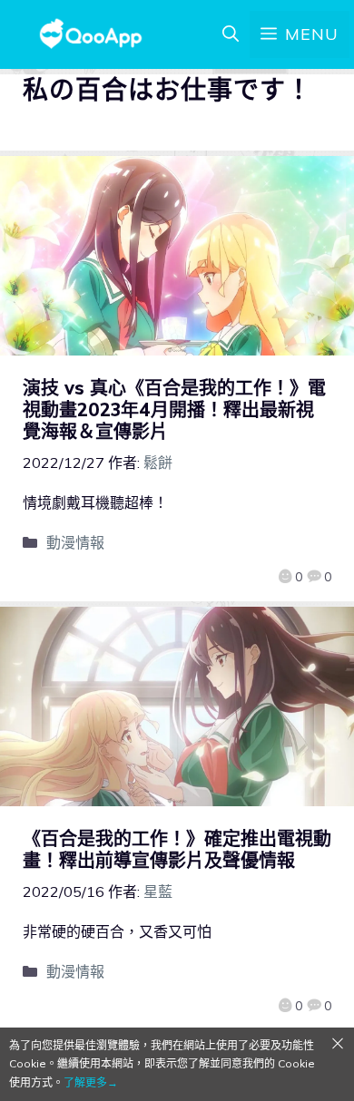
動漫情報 (75, 542)
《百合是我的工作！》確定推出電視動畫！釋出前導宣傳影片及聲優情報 (177, 849)
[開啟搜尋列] (230, 34)
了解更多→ (91, 1082)
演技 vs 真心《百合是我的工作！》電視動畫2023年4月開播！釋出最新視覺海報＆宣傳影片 (174, 409)
